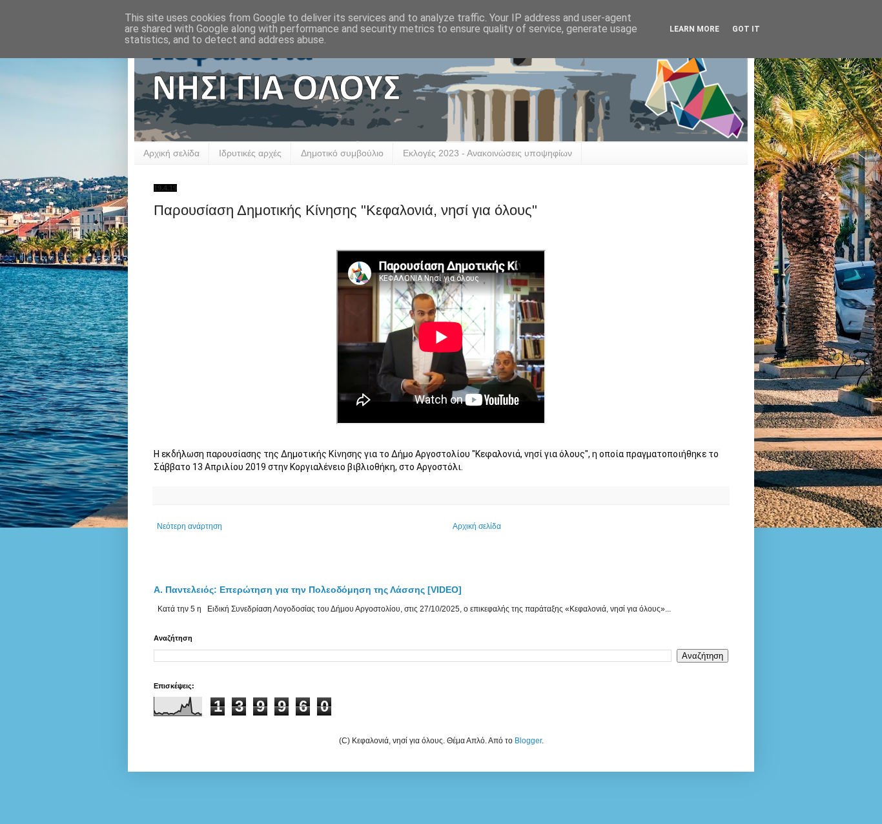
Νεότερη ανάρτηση (189, 526)
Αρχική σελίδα (171, 153)
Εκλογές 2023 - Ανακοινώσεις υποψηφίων (487, 153)
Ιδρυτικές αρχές (250, 153)
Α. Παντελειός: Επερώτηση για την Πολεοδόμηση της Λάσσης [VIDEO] (308, 589)
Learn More (694, 29)
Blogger (528, 740)
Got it (746, 29)
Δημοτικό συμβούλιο (342, 153)
